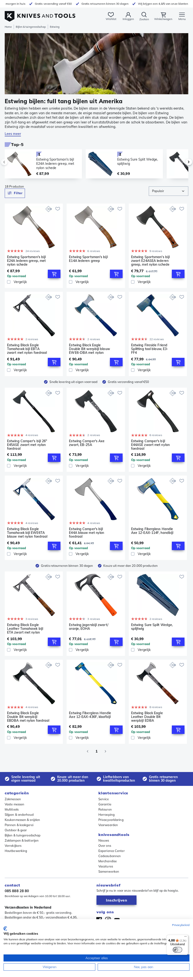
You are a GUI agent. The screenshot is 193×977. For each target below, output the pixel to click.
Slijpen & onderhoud (19, 814)
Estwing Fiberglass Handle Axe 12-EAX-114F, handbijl (152, 531)
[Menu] (185, 937)
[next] (180, 162)
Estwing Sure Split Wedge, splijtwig (152, 627)
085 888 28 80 (17, 891)
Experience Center (111, 851)
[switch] (177, 950)
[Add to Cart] (54, 274)
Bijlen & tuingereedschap (31, 26)
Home (8, 26)
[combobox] (168, 191)
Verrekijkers (13, 845)
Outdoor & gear (16, 830)
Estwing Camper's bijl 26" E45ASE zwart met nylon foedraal (27, 444)
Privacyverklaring (111, 820)
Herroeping (106, 814)
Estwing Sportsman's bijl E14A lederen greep (88, 259)
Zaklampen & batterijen (22, 840)
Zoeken (144, 19)
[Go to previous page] (87, 751)
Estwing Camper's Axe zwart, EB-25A (87, 443)
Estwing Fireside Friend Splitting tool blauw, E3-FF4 (149, 349)
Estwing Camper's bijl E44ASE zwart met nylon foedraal (150, 444)
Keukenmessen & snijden (22, 820)
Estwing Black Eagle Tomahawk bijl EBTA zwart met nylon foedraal (27, 349)
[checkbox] (8, 282)
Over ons (104, 845)
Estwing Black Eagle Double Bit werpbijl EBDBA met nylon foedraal (28, 716)
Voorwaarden (108, 825)
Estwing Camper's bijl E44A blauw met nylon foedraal (86, 532)
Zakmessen (13, 799)
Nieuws (103, 840)
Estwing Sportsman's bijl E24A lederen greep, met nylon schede (26, 260)
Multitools (12, 809)
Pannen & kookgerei (19, 825)
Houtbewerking (16, 851)
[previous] (12, 162)
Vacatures (105, 866)
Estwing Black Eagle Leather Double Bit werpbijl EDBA (147, 716)
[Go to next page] (105, 751)
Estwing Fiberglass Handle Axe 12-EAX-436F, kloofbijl (90, 715)
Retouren (105, 809)
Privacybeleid (180, 925)
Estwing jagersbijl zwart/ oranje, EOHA (88, 627)
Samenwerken (108, 871)
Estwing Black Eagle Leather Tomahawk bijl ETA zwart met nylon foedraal (25, 628)
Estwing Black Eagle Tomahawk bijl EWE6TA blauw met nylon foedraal (27, 532)
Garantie (104, 804)
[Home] (40, 13)
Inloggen (128, 19)
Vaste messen (14, 804)
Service (103, 799)
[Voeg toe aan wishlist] (57, 209)
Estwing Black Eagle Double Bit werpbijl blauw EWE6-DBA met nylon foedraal (89, 349)
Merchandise (107, 861)
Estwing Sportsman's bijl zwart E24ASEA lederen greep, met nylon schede (150, 260)
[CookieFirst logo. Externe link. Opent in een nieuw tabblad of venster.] (5, 928)
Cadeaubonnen (109, 856)
